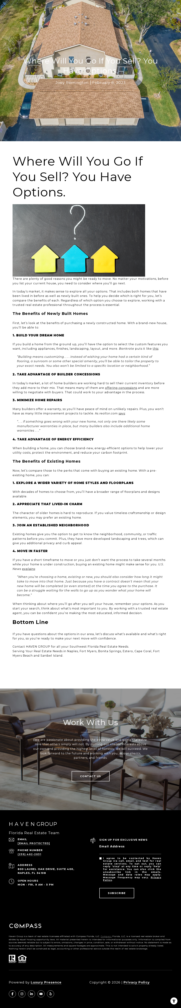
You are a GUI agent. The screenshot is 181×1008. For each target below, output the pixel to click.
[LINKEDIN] (31, 993)
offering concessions (121, 388)
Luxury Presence (46, 982)
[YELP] (50, 993)
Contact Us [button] (90, 776)
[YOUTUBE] (41, 993)
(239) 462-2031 (29, 854)
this (155, 348)
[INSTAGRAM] (21, 993)
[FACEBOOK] (12, 993)
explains (28, 569)
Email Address (112, 846)
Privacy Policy (137, 982)
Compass (106, 936)
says (122, 413)
